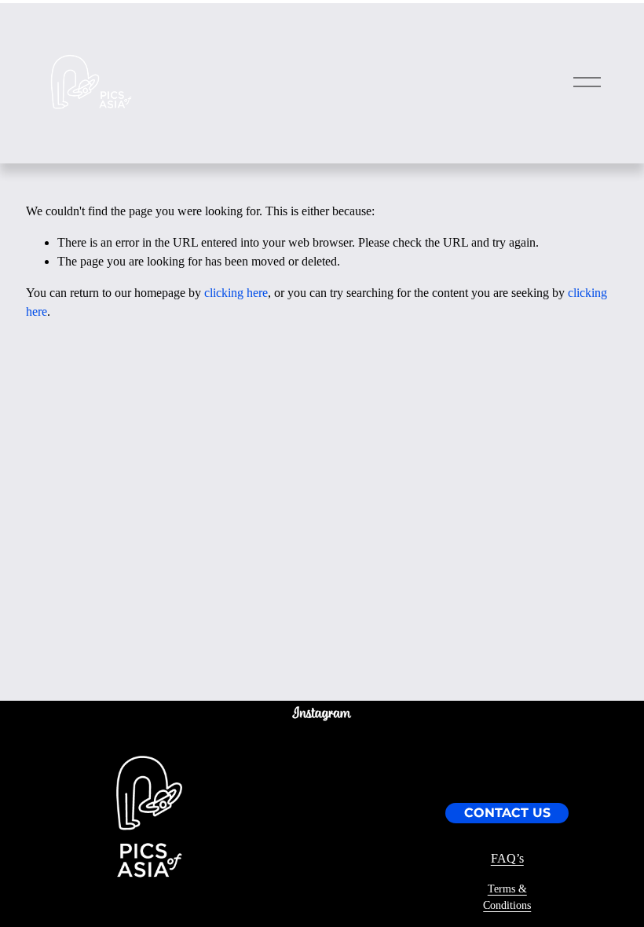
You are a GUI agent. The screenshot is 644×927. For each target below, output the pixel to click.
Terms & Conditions (507, 897)
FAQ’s (507, 858)
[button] (266, 745)
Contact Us (507, 813)
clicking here (236, 292)
